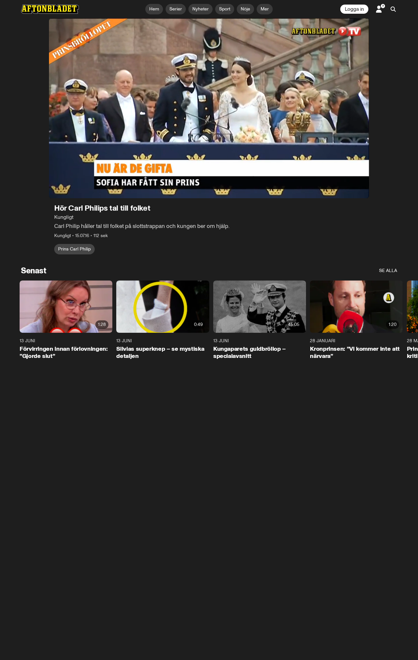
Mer (265, 9)
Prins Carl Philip (74, 249)
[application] (209, 108)
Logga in (354, 9)
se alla (388, 270)
